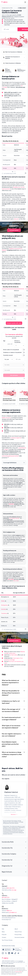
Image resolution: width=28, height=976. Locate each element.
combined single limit (16, 437)
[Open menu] (25, 2)
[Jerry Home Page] (4, 2)
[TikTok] (15, 953)
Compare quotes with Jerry (14, 323)
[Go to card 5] (15, 171)
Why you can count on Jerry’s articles (13, 775)
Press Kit (4, 934)
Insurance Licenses (19, 937)
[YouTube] (12, 953)
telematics (11, 504)
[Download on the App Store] (6, 949)
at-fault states (13, 655)
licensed (21, 961)
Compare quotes (14, 230)
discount (16, 219)
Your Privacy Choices (7, 940)
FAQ (3, 929)
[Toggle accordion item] (24, 462)
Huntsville (3, 609)
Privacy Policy (18, 934)
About (16, 929)
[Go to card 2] (13, 171)
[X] (6, 953)
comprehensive (22, 447)
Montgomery (4, 605)
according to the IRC (14, 518)
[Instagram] (3, 953)
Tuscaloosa (4, 613)
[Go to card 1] (12, 171)
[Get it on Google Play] (17, 949)
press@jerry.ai (12, 912)
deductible (11, 579)
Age (4, 340)
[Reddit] (18, 953)
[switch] (23, 349)
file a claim (16, 580)
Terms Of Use (18, 931)
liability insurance (6, 417)
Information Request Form (8, 917)
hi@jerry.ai (9, 910)
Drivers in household (17, 341)
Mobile (3, 601)
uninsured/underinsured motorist (10, 456)
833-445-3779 (10, 888)
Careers (4, 937)
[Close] (26, 965)
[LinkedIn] (9, 953)
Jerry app (13, 890)
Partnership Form (6, 919)
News (3, 931)
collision (6, 449)
